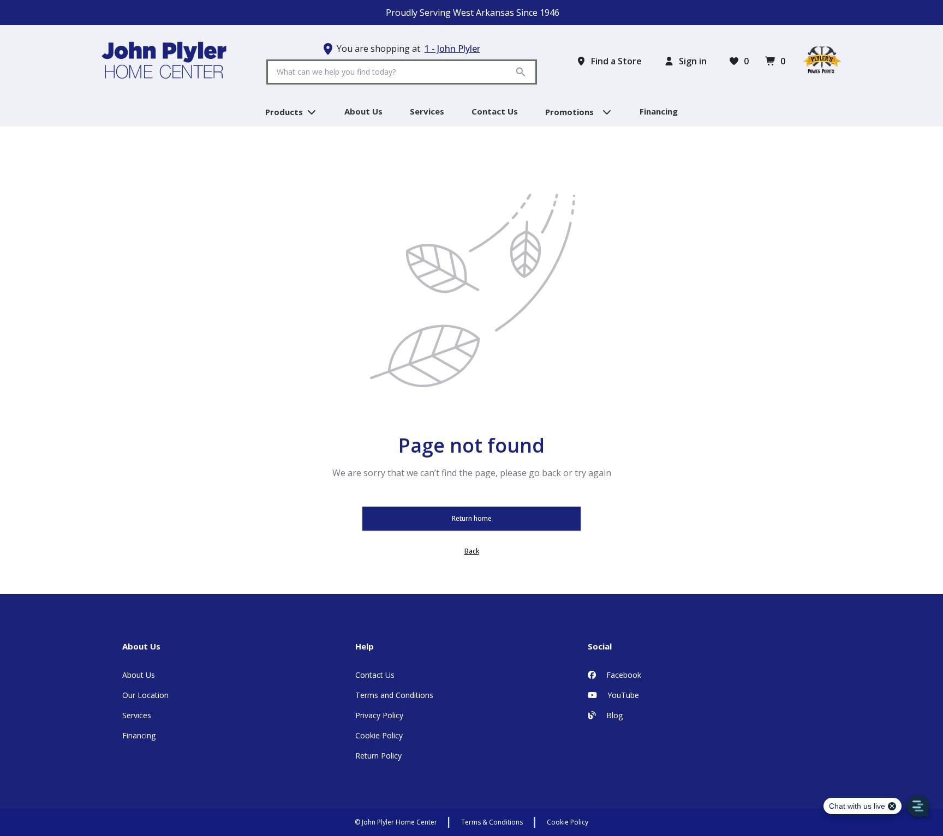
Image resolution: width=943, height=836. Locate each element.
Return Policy (378, 755)
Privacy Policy (379, 715)
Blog (613, 715)
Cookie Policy (379, 735)
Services (136, 715)
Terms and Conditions (394, 695)
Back (471, 551)
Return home (472, 518)
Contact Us (375, 675)
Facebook (622, 675)
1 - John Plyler (452, 49)
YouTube (622, 695)
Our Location (145, 695)
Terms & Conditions (492, 822)
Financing (139, 735)
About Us (138, 675)
